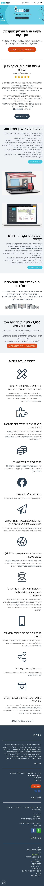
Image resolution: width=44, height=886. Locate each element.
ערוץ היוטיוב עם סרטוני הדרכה (31, 819)
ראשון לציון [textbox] (37, 779)
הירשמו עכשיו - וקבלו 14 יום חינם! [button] (22, 49)
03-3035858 (32, 775)
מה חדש (38, 859)
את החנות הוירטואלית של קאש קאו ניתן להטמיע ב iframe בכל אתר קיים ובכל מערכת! (22, 673)
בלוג (39, 847)
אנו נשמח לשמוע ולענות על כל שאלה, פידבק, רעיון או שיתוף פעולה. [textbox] (23, 813)
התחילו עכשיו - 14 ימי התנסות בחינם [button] (22, 346)
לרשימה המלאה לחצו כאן (22, 720)
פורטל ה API (37, 816)
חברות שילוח (36, 868)
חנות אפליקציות (36, 866)
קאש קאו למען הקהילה (33, 857)
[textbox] (22, 42)
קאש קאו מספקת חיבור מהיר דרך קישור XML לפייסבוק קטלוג (22, 498)
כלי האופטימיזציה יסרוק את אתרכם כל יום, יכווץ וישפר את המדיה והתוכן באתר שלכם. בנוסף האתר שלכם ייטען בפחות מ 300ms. (22, 529)
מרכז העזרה (37, 814)
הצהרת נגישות (36, 875)
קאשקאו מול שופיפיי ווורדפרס (31, 871)
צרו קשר (37, 763)
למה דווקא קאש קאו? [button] (35, 162)
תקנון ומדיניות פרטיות (34, 850)
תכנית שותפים (36, 854)
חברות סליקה (36, 864)
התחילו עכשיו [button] (36, 786)
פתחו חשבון (25, 3)
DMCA (38, 873)
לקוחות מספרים (36, 861)
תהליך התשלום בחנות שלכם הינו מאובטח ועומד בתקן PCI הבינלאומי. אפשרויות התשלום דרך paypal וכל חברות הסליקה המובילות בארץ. (22, 468)
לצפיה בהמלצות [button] (22, 116)
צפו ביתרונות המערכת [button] (35, 267)
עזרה (39, 852)
